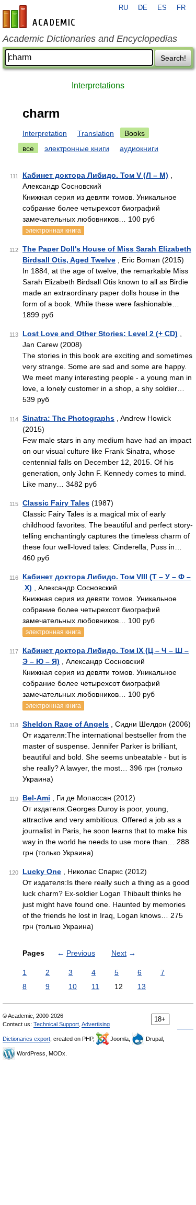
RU (123, 8)
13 (141, 986)
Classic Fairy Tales (55, 503)
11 (95, 986)
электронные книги (76, 148)
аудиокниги (139, 148)
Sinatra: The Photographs (68, 418)
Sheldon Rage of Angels (65, 724)
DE (142, 8)
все (28, 148)
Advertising (96, 1024)
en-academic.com (40, 16)
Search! (173, 58)
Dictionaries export (26, 1039)
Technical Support (56, 1024)
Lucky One (41, 871)
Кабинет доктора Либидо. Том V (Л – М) (95, 175)
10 (72, 986)
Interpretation (44, 133)
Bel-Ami (36, 798)
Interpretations (98, 85)
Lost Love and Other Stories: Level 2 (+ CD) (100, 333)
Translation (95, 133)
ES (162, 8)
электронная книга (53, 230)
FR (181, 8)
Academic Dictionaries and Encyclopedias (90, 38)
